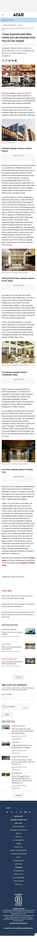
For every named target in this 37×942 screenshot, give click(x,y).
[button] (18, 923)
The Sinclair (11, 503)
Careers (18, 843)
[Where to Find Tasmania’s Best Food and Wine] (30, 646)
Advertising (18, 864)
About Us (18, 833)
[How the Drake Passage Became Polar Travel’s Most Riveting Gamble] (6, 727)
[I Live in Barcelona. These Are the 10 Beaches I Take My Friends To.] (6, 758)
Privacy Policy (18, 874)
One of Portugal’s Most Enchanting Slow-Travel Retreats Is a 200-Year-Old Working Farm (22, 779)
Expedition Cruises (18, 726)
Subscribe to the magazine (18, 830)
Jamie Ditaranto (16, 769)
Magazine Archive (18, 860)
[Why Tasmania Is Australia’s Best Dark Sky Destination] (30, 661)
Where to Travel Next (9, 659)
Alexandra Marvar (16, 738)
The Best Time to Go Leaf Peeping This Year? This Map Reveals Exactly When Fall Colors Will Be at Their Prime (18, 614)
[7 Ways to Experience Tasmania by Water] (30, 631)
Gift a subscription (18, 840)
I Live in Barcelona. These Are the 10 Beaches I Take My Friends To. (23, 761)
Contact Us (18, 884)
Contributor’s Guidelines (18, 853)
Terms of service (18, 881)
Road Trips (15, 742)
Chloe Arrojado (16, 753)
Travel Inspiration (9, 25)
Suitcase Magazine (18, 877)
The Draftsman (22, 392)
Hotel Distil (25, 165)
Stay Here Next (17, 773)
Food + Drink (6, 644)
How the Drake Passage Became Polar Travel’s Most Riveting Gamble (22, 731)
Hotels (20, 25)
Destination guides (18, 826)
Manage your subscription (18, 850)
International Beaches (20, 756)
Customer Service (18, 870)
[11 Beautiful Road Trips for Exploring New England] (6, 744)
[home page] (18, 14)
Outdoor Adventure (9, 629)
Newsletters (18, 847)
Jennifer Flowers (16, 788)
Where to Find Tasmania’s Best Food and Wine (12, 648)
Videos (18, 857)
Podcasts (18, 836)
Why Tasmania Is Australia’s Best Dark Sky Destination (12, 663)
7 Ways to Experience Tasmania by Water (12, 633)
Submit (7, 714)
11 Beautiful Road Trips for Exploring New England (22, 746)
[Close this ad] (35, 934)
